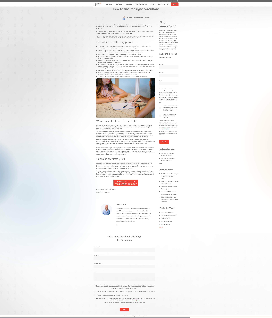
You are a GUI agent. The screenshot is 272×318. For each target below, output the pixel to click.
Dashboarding (165, 218)
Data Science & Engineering (169, 215)
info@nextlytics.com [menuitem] (171, 0)
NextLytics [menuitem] (109, 4)
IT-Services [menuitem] (129, 4)
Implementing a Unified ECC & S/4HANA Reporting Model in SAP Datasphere (169, 199)
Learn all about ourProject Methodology (126, 183)
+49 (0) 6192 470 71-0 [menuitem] (160, 0)
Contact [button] (174, 4)
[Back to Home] (98, 4)
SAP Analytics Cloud (167, 212)
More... (161, 163)
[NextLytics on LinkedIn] (177, 1)
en (167, 4)
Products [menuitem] (119, 4)
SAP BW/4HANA (166, 221)
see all (161, 227)
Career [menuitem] (152, 4)
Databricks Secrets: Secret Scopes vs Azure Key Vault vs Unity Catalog (169, 176)
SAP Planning (165, 224)
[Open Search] (164, 4)
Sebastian (129, 17)
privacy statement (138, 300)
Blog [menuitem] (159, 4)
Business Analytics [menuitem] (141, 4)
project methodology (104, 192)
